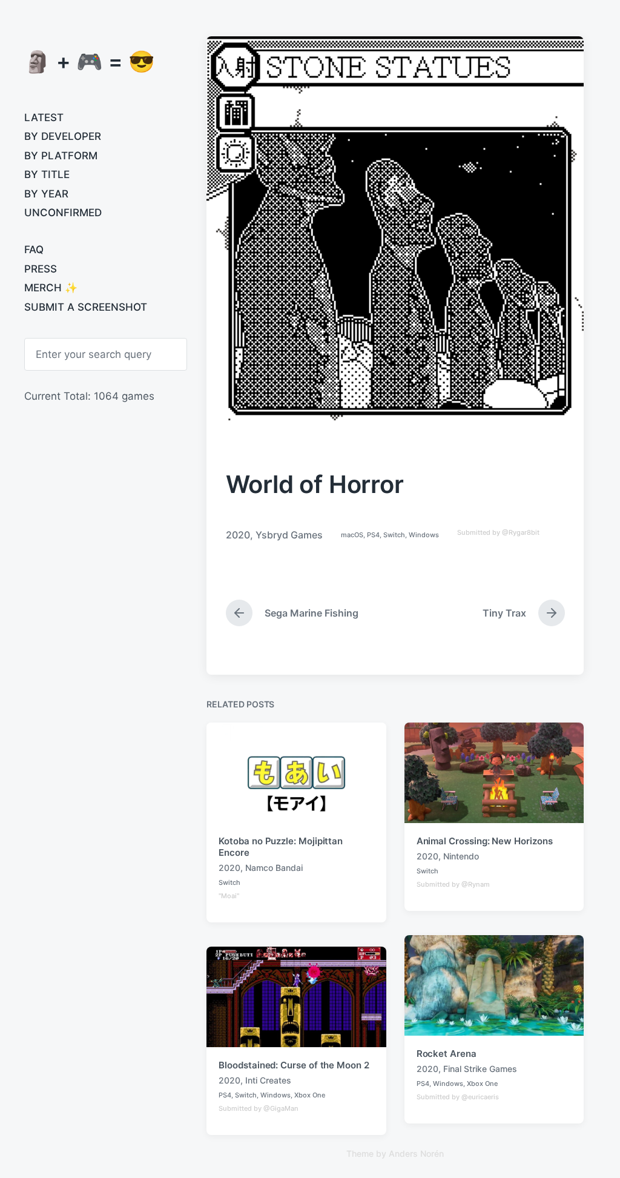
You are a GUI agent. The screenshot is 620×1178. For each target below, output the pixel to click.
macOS (352, 535)
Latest (44, 117)
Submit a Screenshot (85, 307)
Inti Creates (268, 1080)
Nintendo (461, 856)
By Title (47, 174)
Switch (394, 535)
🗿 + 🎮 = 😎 (89, 61)
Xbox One (482, 1083)
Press (40, 269)
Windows (424, 535)
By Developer (62, 136)
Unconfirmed (63, 213)
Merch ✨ (51, 288)
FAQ (34, 249)
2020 (238, 535)
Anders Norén (416, 1153)
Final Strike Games (480, 1069)
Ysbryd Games (289, 535)
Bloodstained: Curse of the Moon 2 (294, 1065)
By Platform (60, 156)
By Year (46, 194)
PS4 (373, 535)
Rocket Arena (447, 1053)
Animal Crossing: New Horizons (485, 841)
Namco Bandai (274, 867)
